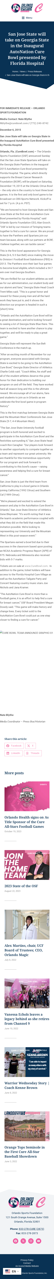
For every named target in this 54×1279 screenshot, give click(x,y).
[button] (27, 18)
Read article (10, 839)
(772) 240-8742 (39, 123)
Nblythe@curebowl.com (14, 123)
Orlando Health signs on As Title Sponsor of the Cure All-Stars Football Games (26, 822)
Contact (27, 1263)
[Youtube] (38, 1241)
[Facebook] (15, 1241)
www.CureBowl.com (36, 565)
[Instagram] (31, 1241)
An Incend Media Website (27, 1266)
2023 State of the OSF (21, 886)
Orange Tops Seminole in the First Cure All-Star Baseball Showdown (24, 1152)
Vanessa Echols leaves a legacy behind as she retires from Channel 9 (26, 1019)
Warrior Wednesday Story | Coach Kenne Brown (27, 1085)
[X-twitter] (23, 1241)
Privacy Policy (27, 1260)
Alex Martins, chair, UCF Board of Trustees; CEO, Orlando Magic (24, 950)
